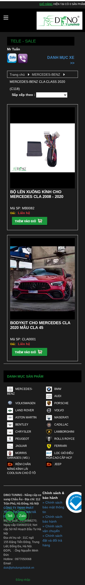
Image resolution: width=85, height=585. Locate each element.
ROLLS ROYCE (64, 438)
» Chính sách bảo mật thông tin (53, 507)
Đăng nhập (23, 579)
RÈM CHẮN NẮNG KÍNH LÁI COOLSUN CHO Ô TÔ (21, 469)
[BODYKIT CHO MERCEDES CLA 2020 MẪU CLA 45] (42, 278)
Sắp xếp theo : (23, 95)
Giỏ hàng (46, 4)
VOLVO (59, 410)
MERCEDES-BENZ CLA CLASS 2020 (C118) (37, 85)
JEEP (57, 464)
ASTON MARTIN (26, 417)
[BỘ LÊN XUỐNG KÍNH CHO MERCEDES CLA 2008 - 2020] (42, 148)
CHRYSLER (23, 431)
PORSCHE (61, 403)
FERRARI (60, 446)
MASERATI (61, 417)
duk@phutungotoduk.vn (19, 567)
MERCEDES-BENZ (46, 74)
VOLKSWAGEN (25, 403)
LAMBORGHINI (64, 431)
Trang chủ (17, 74)
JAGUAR (21, 446)
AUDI (57, 396)
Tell (9, 516)
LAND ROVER (24, 410)
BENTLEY (21, 424)
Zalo (22, 516)
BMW (57, 389)
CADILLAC (61, 424)
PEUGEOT (22, 438)
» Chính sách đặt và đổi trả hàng (52, 540)
